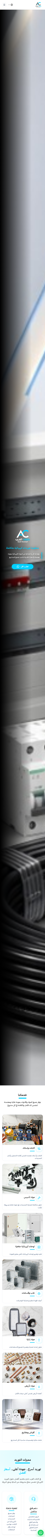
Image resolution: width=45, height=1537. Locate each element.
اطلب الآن (25, 566)
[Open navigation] (4, 4)
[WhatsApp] (40, 1532)
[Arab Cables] (38, 5)
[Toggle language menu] (10, 5)
